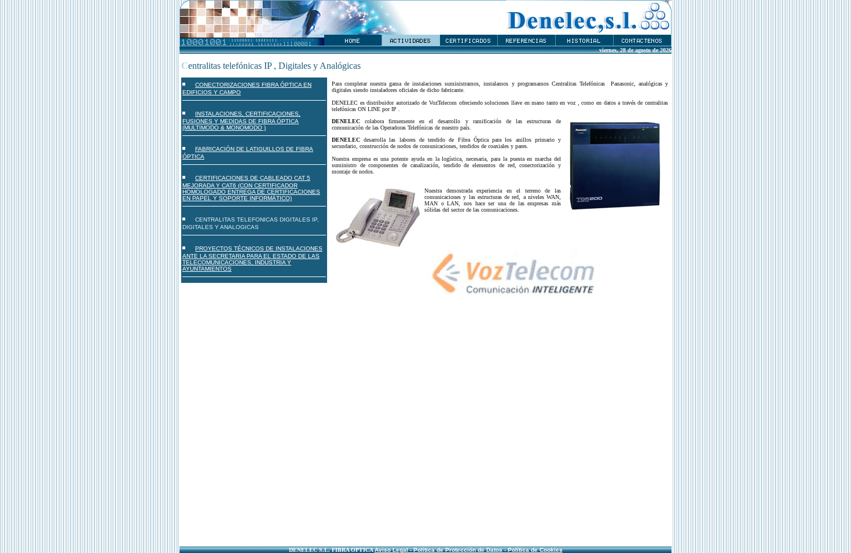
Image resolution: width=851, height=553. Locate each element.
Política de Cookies (534, 550)
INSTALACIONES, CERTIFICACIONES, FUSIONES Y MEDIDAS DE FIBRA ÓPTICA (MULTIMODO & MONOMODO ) (241, 120)
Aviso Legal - (393, 550)
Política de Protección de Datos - (459, 550)
